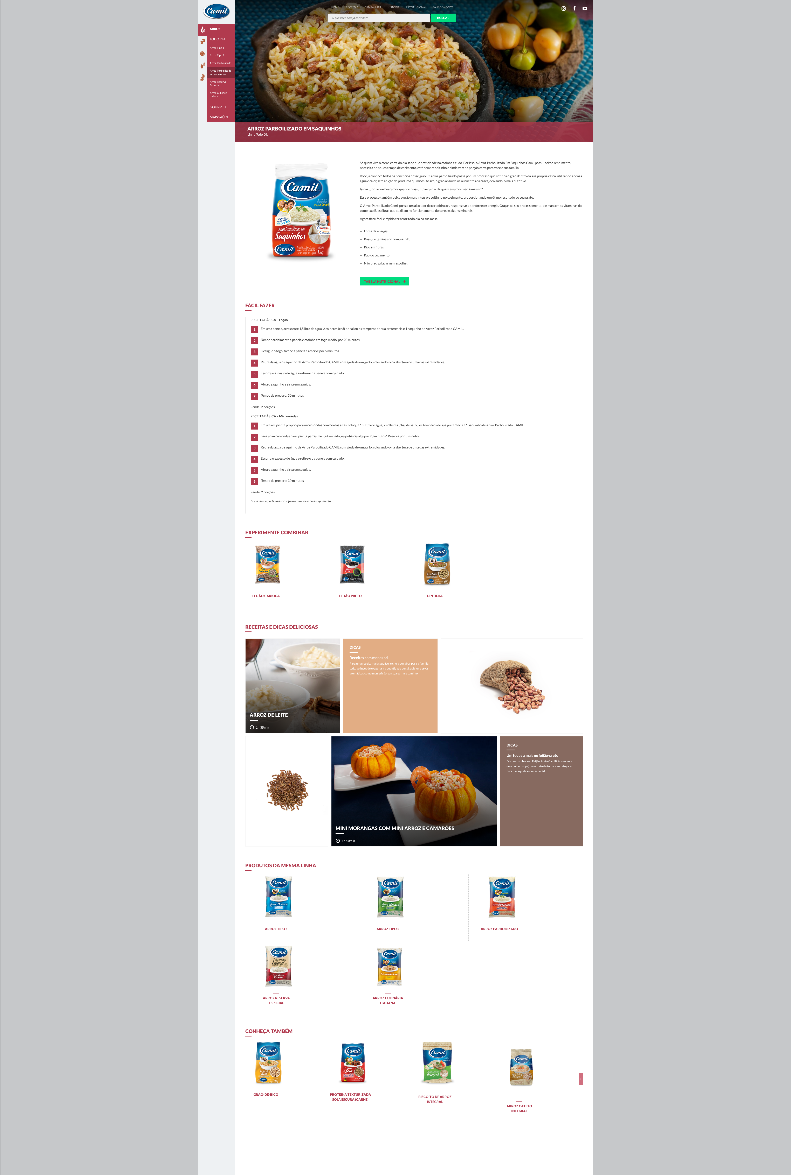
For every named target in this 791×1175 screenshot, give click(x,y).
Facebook (574, 8)
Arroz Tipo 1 (217, 47)
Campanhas (373, 7)
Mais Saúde (219, 117)
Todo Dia (218, 39)
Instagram (563, 8)
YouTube (585, 8)
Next (581, 1079)
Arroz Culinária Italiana (218, 94)
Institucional (416, 7)
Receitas (352, 7)
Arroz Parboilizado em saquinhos (220, 72)
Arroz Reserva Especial (218, 83)
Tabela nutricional (385, 281)
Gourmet (218, 107)
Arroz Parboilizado (220, 63)
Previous (247, 1079)
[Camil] (216, 11)
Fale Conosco (443, 7)
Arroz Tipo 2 (217, 55)
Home (335, 7)
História (393, 7)
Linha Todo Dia (257, 134)
